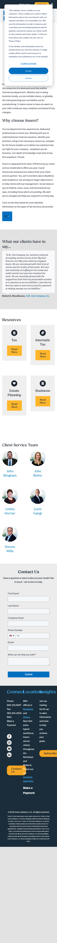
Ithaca (26, 717)
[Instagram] (9, 742)
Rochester (28, 709)
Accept (28, 71)
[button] (53, 4)
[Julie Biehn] (38, 452)
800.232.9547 (14, 705)
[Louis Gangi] (38, 489)
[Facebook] (9, 736)
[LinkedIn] (9, 754)
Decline (28, 78)
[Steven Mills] (10, 527)
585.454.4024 (14, 713)
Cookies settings (28, 63)
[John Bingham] (10, 452)
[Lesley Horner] (10, 489)
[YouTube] (9, 748)
